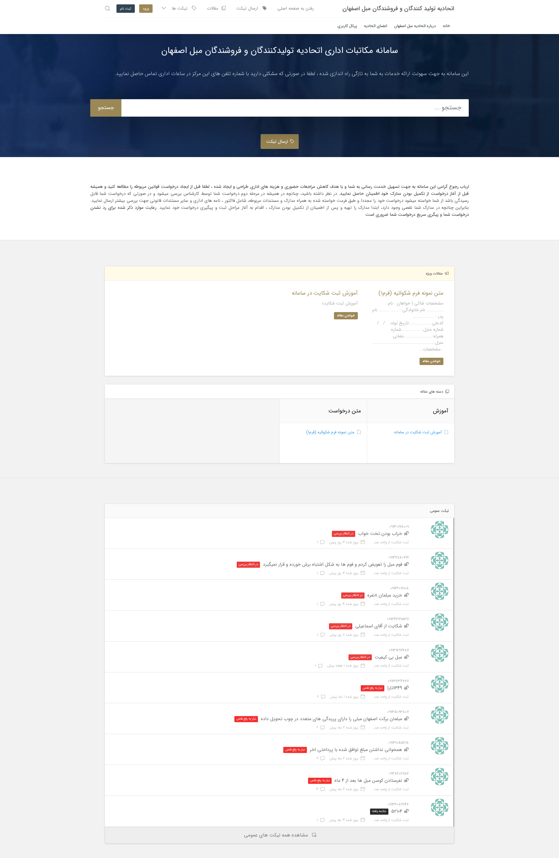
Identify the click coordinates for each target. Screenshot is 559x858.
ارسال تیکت (249, 8)
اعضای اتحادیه (375, 26)
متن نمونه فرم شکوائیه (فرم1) (330, 432)
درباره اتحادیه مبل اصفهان (415, 26)
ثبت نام (125, 8)
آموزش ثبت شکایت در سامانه (418, 432)
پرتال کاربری (347, 26)
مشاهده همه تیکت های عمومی (276, 835)
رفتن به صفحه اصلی (295, 8)
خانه (446, 26)
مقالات (214, 8)
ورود (146, 8)
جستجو (106, 108)
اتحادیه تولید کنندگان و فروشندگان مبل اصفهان (398, 8)
